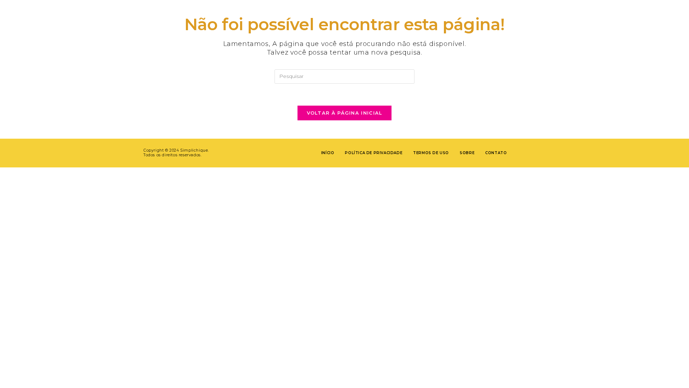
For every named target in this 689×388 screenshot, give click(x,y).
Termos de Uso (431, 153)
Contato (496, 153)
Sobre (467, 153)
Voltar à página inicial (345, 113)
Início (327, 153)
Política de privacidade (373, 153)
